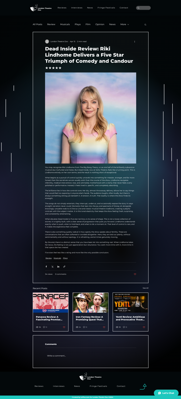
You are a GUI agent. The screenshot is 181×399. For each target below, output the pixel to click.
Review (51, 24)
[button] (145, 24)
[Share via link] (64, 266)
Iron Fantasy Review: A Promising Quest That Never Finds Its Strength (90, 318)
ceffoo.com (85, 397)
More (123, 24)
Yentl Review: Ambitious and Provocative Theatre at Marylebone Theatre (130, 318)
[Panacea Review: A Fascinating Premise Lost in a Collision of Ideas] (50, 303)
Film (88, 24)
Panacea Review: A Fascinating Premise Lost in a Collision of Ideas (48, 318)
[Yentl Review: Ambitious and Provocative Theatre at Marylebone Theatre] (130, 303)
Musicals (65, 24)
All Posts (37, 24)
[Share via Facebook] (46, 266)
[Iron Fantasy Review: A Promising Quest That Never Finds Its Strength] (90, 303)
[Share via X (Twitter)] (52, 266)
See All (145, 288)
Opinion (99, 24)
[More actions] (134, 41)
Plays (78, 24)
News (112, 24)
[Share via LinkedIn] (58, 266)
